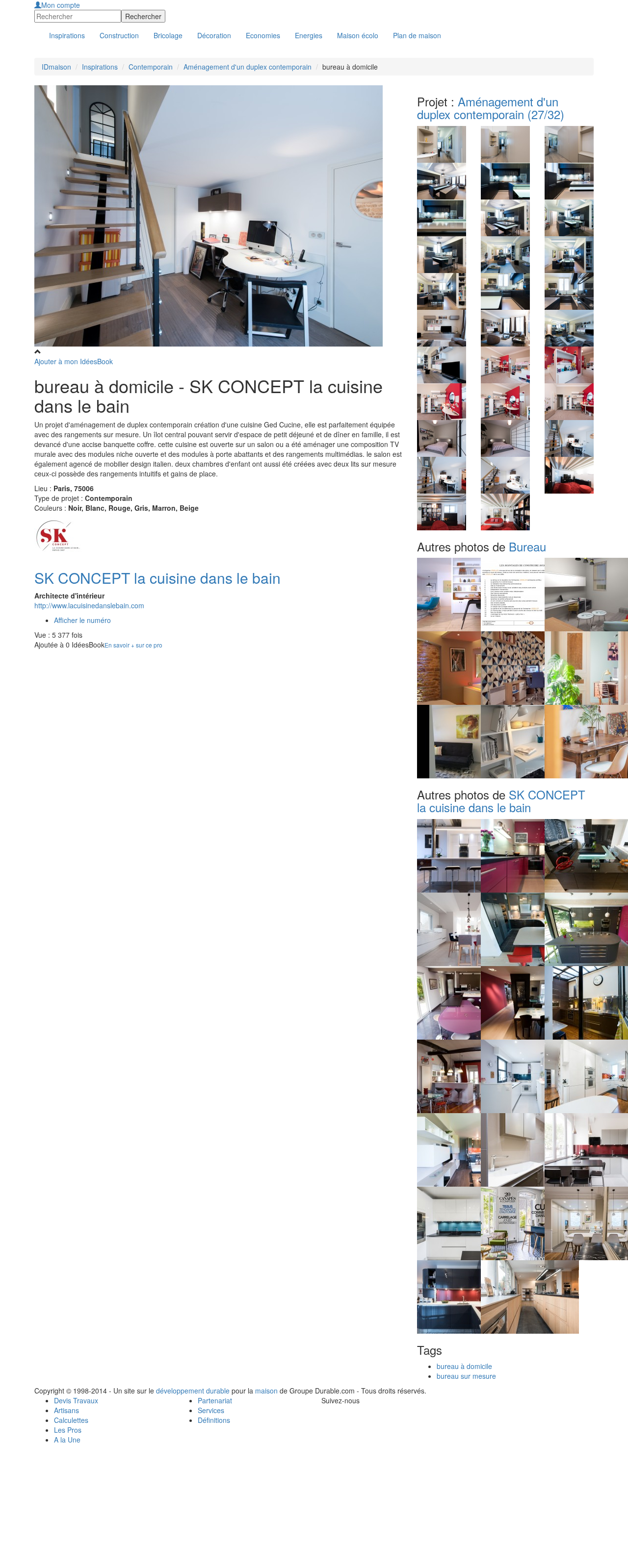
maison (266, 1390)
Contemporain (151, 67)
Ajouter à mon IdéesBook (73, 361)
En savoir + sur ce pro (133, 645)
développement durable (193, 1390)
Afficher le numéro (82, 620)
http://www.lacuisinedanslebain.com (89, 605)
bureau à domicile (464, 1366)
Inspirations (100, 67)
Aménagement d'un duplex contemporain (247, 67)
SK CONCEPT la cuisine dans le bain (157, 577)
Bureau (527, 546)
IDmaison (56, 67)
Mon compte (60, 5)
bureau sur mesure (466, 1376)
